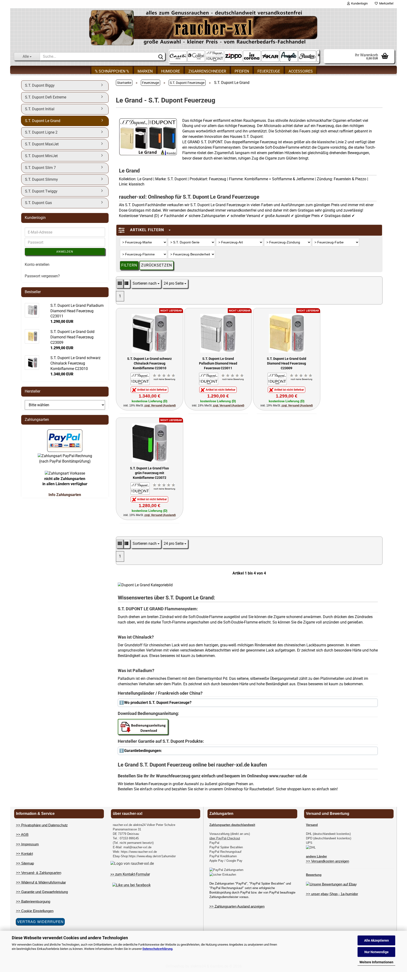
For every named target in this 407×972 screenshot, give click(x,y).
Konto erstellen (37, 264)
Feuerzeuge (268, 71)
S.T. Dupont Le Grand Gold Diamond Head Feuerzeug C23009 (286, 363)
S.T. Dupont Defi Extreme (45, 97)
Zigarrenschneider (207, 71)
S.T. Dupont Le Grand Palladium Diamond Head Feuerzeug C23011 (218, 363)
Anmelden (64, 251)
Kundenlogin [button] (359, 3)
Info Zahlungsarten (65, 494)
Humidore (170, 71)
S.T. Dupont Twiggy (41, 191)
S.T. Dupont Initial (39, 109)
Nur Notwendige (376, 952)
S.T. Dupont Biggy (40, 85)
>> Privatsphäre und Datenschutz (42, 825)
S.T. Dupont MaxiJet (42, 144)
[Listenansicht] (126, 283)
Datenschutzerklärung (157, 949)
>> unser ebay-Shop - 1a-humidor (332, 894)
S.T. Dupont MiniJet (41, 156)
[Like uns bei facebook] (131, 885)
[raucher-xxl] (203, 27)
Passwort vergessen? (42, 276)
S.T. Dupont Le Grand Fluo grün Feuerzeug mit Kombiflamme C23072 (149, 472)
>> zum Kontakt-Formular (130, 874)
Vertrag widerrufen (40, 922)
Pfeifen (242, 71)
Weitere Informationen (376, 962)
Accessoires (301, 71)
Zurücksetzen (156, 265)
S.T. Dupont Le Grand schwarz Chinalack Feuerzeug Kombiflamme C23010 (149, 363)
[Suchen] (160, 56)
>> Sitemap (25, 863)
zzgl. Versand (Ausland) (160, 405)
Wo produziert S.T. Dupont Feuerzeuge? (157, 702)
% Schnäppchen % (112, 71)
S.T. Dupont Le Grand (42, 121)
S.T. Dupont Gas (38, 203)
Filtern (129, 265)
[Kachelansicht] (119, 283)
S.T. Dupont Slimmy (41, 179)
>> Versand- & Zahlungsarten (38, 873)
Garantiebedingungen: (143, 750)
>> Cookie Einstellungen (34, 911)
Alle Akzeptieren (376, 940)
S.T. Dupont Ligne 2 (41, 132)
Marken (145, 71)
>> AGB (22, 835)
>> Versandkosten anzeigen (327, 861)
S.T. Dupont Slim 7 (40, 167)
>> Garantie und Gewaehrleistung (42, 892)
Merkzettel (385, 3)
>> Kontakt (24, 854)
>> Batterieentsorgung (33, 901)
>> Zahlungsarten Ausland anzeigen (237, 906)
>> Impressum (27, 844)
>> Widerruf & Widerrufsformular (41, 882)
